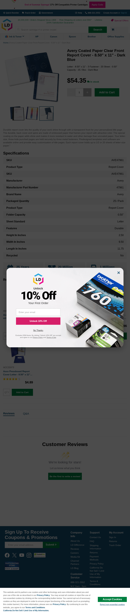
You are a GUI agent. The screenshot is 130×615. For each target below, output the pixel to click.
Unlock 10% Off (38, 321)
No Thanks (38, 330)
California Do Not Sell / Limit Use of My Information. (26, 610)
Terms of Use (51, 337)
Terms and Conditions (35, 607)
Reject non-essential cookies (112, 604)
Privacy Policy (43, 595)
